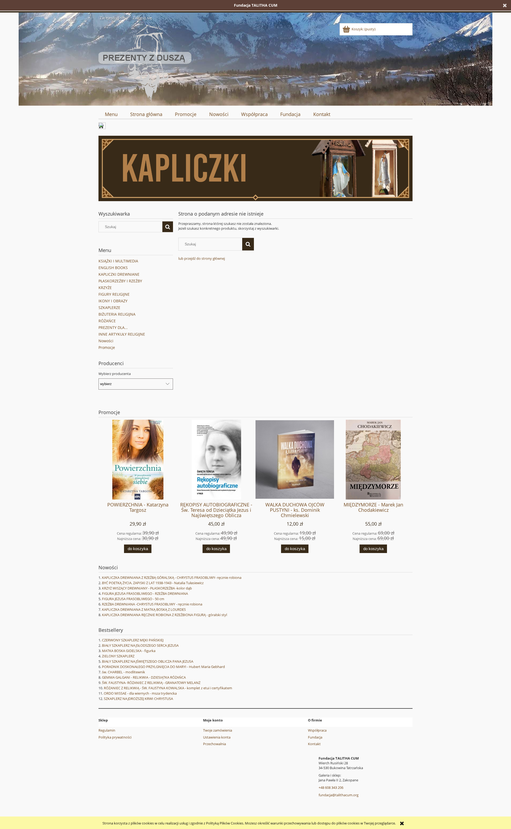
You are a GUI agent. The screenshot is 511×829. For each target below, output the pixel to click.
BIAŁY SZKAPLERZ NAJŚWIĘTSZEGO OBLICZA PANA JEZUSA (147, 661)
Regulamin (106, 730)
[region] (255, 168)
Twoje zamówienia (217, 730)
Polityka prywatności (114, 737)
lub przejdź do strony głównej (201, 258)
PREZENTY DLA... (113, 327)
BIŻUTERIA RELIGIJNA (116, 314)
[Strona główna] (144, 62)
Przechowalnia (214, 743)
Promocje (106, 347)
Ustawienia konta (216, 737)
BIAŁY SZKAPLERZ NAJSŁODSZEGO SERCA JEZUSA (140, 645)
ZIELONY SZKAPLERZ (118, 656)
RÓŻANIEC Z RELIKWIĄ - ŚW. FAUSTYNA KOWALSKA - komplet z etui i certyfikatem (168, 688)
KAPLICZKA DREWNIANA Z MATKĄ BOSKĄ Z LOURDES (144, 609)
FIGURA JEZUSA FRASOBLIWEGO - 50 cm (133, 598)
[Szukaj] (167, 226)
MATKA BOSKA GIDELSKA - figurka (128, 650)
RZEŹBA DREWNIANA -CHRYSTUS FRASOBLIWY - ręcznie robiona (152, 604)
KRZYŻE (105, 287)
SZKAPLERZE (109, 307)
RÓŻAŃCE (107, 320)
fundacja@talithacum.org (338, 795)
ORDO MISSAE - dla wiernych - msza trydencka (140, 693)
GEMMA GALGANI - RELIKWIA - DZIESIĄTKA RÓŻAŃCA (144, 677)
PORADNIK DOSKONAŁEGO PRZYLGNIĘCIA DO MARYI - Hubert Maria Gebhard (163, 666)
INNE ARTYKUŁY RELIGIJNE (121, 334)
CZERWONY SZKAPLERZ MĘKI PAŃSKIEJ (132, 640)
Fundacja (315, 737)
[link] (255, 168)
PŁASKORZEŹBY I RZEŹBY (120, 280)
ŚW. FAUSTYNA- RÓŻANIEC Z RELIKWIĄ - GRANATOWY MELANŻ (151, 682)
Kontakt (314, 743)
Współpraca (317, 730)
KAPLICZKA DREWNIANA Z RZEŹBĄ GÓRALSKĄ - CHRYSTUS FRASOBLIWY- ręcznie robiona (171, 577)
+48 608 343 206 (331, 787)
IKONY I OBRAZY (112, 300)
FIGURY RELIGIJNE (114, 294)
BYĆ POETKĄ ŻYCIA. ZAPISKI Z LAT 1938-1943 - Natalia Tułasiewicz (153, 582)
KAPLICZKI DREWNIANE (118, 274)
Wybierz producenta (114, 374)
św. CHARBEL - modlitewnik (123, 672)
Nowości (105, 340)
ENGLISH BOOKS (113, 267)
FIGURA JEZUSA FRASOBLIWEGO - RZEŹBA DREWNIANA (145, 593)
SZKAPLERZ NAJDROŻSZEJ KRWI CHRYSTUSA (138, 698)
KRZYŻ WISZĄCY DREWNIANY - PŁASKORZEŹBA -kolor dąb (147, 588)
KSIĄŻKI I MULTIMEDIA (118, 260)
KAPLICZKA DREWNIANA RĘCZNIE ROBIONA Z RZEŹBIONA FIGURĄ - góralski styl (164, 614)
